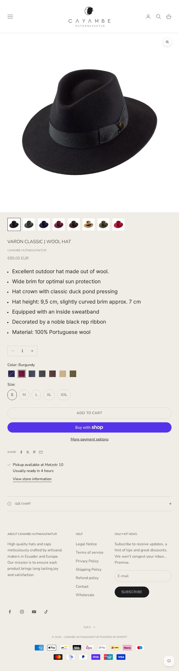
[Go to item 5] (73, 224)
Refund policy (87, 577)
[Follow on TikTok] (46, 611)
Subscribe (131, 592)
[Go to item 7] (103, 224)
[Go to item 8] (118, 224)
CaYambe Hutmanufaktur (26, 250)
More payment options (90, 439)
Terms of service (89, 552)
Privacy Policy (87, 561)
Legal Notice (86, 544)
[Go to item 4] (58, 224)
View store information (32, 479)
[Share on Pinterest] (34, 452)
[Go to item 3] (43, 224)
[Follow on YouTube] (34, 611)
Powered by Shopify (113, 637)
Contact (82, 586)
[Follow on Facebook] (9, 611)
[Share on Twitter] (28, 452)
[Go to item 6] (88, 224)
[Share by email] (41, 452)
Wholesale (85, 595)
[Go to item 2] (28, 224)
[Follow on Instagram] (22, 611)
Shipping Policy (88, 569)
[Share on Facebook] (21, 452)
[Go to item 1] (14, 224)
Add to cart (89, 413)
